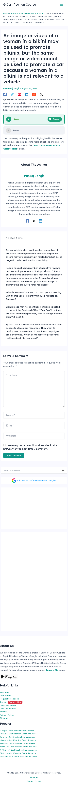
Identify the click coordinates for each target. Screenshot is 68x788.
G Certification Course (19, 4)
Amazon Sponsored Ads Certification (28, 13)
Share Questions (8, 705)
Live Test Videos (8, 708)
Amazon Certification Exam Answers (17, 737)
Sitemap (4, 718)
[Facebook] (5, 94)
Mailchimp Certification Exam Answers (18, 756)
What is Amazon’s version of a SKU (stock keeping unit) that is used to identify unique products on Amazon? (33, 295)
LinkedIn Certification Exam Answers (18, 740)
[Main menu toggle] (61, 4)
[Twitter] (12, 94)
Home (6, 13)
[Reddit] (34, 94)
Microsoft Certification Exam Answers (18, 746)
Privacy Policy (7, 715)
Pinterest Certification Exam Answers (18, 753)
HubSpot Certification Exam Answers (17, 733)
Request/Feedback (9, 698)
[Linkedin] (26, 94)
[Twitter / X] (41, 94)
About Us (4, 692)
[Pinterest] (19, 94)
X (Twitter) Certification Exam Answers (18, 750)
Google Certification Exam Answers (17, 730)
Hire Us (3, 711)
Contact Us (5, 695)
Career (10, 702)
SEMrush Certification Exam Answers (17, 743)
